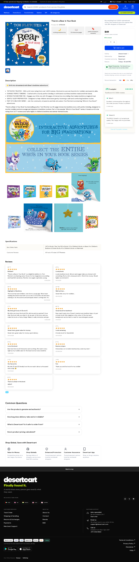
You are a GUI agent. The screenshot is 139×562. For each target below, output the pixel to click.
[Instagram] (125, 499)
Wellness (7, 13)
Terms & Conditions (127, 540)
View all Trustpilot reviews (119, 129)
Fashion (39, 13)
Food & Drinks (28, 13)
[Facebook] (133, 499)
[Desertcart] (11, 7)
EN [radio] (101, 1)
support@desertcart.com (99, 524)
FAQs (132, 550)
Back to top (69, 469)
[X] (129, 499)
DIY (46, 13)
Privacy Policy (129, 544)
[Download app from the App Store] (25, 549)
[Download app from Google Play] (10, 549)
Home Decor (17, 13)
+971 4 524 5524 (96, 532)
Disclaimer (130, 547)
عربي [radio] (104, 2)
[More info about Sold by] (128, 54)
